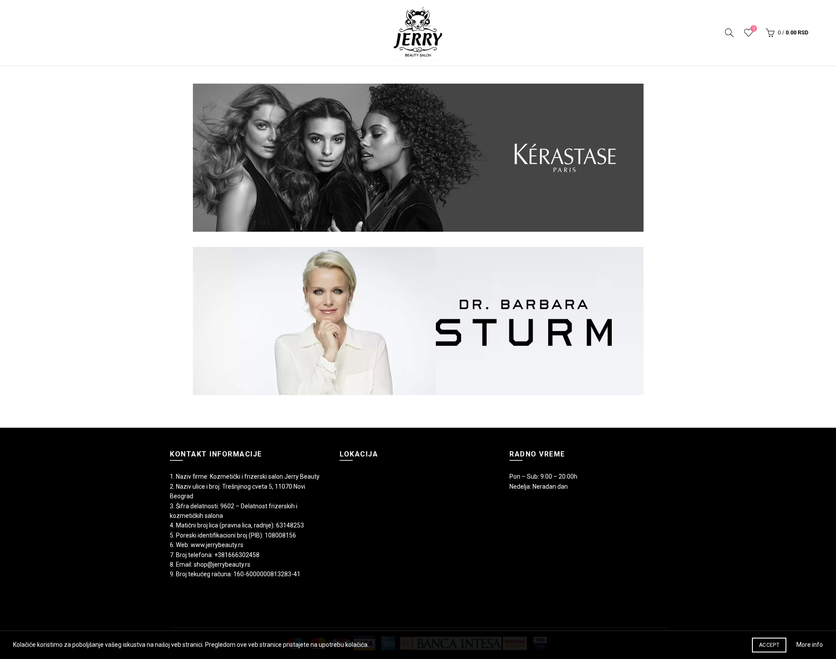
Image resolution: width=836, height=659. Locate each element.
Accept (769, 645)
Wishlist (753, 28)
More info (809, 644)
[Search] (729, 32)
